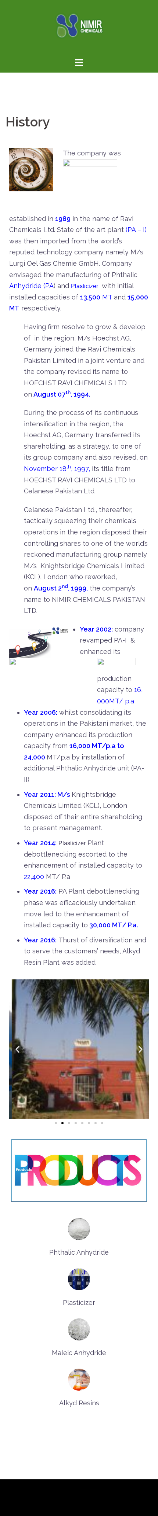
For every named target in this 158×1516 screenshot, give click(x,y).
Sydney (17, 1504)
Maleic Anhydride (79, 1353)
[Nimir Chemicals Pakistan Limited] (79, 28)
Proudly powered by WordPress (56, 1491)
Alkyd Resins (79, 1403)
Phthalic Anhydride (79, 1252)
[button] (56, 1123)
